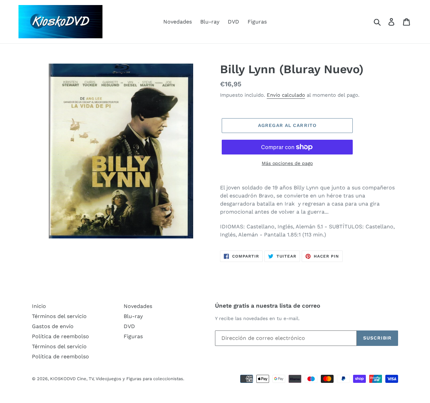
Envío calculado (286, 95)
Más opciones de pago (287, 163)
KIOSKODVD (63, 378)
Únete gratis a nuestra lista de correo (267, 305)
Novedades (177, 21)
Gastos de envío (53, 326)
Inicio (39, 306)
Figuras (257, 21)
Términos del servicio (59, 316)
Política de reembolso (60, 336)
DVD (233, 21)
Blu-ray (209, 21)
